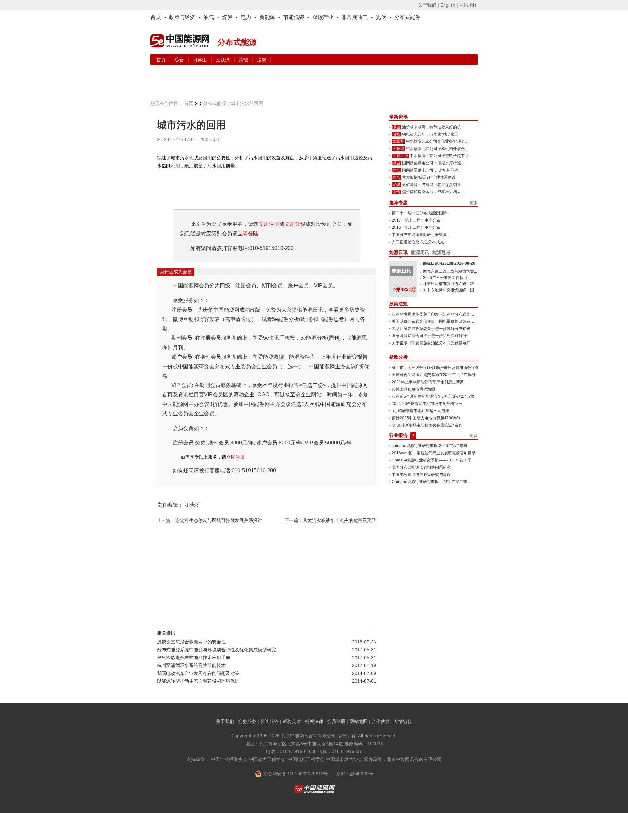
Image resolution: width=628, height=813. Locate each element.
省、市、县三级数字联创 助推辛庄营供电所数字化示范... (441, 367)
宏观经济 (400, 156)
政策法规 (398, 303)
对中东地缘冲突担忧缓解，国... (450, 290)
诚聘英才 (292, 721)
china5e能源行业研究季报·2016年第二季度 (430, 445)
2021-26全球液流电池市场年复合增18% (427, 403)
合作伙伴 (381, 721)
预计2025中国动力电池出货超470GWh (426, 418)
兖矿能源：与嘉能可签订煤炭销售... (433, 184)
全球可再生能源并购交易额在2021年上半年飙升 (434, 374)
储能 (396, 134)
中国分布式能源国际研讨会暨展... (421, 234)
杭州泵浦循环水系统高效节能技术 (191, 665)
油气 (208, 17)
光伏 (381, 17)
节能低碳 (293, 17)
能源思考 (441, 252)
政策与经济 (182, 17)
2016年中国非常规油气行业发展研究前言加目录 (434, 453)
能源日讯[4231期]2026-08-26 (449, 263)
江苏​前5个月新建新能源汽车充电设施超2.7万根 (433, 396)
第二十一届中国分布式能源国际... (421, 213)
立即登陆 (247, 233)
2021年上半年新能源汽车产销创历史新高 (428, 382)
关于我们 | (428, 5)
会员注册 (336, 721)
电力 (246, 17)
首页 (155, 17)
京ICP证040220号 (354, 773)
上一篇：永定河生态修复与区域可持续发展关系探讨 (209, 520)
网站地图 (468, 5)
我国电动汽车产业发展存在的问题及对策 (198, 673)
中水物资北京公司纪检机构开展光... (437, 148)
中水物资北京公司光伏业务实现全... (437, 141)
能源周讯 (420, 252)
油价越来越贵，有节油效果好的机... (433, 127)
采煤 (396, 184)
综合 (180, 59)
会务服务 (247, 721)
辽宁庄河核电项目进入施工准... (450, 283)
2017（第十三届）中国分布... (417, 220)
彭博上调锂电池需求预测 (413, 389)
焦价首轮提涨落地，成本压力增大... (433, 192)
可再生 (200, 59)
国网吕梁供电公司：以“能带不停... (431, 170)
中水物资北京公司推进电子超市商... (441, 156)
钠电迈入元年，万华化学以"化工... (431, 134)
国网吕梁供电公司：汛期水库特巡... (433, 163)
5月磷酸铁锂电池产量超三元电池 (420, 410)
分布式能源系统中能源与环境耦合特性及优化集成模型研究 (216, 649)
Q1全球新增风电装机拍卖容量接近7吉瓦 (427, 425)
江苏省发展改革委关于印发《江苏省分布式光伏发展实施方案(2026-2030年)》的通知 (466, 314)
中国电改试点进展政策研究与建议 (421, 474)
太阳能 (398, 141)
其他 (244, 59)
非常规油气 (354, 17)
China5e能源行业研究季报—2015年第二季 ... (431, 481)
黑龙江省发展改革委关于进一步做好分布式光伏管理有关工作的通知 (451, 328)
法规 (261, 59)
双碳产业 (322, 17)
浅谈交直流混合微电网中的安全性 (191, 641)
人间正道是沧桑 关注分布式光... (419, 242)
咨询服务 (269, 721)
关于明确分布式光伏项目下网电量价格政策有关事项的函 (441, 321)
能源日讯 (398, 252)
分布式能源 (407, 17)
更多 (474, 203)
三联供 (223, 59)
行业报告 (398, 435)
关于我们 (225, 721)
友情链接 (403, 721)
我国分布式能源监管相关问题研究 (421, 467)
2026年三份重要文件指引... (446, 277)
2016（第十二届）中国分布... (417, 227)
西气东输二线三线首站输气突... (450, 271)
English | (449, 5)
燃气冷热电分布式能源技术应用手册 (193, 657)
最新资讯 (398, 116)
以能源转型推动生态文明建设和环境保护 (198, 681)
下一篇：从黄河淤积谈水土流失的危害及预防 (330, 520)
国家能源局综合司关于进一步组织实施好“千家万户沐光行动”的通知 (450, 336)
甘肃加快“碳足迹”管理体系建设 (429, 177)
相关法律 (314, 721)
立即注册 (268, 224)
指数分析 (398, 357)
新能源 (267, 17)
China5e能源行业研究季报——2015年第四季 (431, 460)
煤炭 (227, 17)
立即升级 (295, 224)
